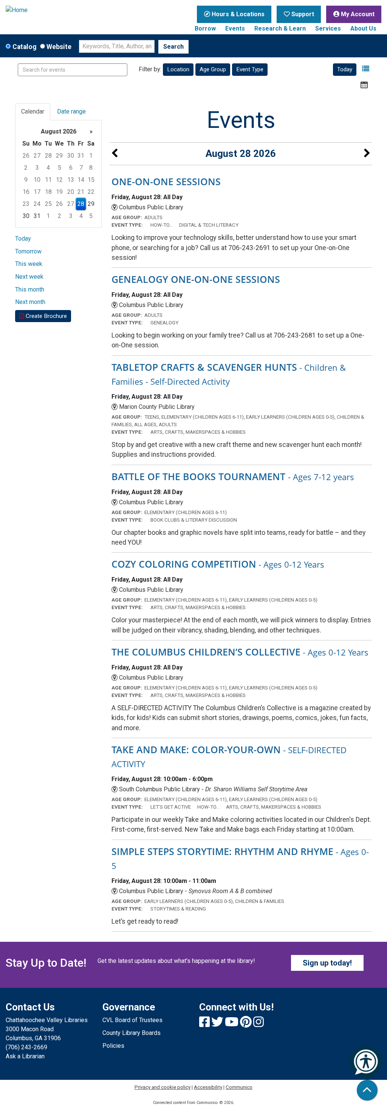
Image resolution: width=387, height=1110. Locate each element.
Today (344, 69)
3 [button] (37, 167)
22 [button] (91, 191)
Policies (113, 1045)
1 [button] (91, 155)
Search (173, 46)
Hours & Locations (237, 14)
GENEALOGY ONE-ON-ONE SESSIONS (195, 279)
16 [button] (26, 191)
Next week (29, 276)
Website (58, 47)
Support (302, 14)
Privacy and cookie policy (162, 1087)
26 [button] (26, 155)
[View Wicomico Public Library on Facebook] (205, 1024)
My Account (357, 14)
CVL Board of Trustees (132, 1020)
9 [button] (26, 179)
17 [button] (37, 191)
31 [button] (80, 155)
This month (29, 289)
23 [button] (26, 203)
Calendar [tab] (32, 111)
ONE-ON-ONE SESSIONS (166, 181)
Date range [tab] (71, 111)
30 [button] (70, 155)
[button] (365, 68)
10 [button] (37, 179)
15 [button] (91, 179)
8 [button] (91, 167)
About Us (363, 28)
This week (28, 263)
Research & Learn (280, 28)
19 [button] (59, 191)
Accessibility (208, 1087)
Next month (30, 302)
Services (328, 28)
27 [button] (37, 155)
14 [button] (80, 179)
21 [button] (80, 191)
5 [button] (59, 167)
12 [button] (59, 179)
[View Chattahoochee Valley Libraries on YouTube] (232, 1024)
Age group (213, 69)
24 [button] (37, 203)
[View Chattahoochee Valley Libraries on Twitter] (218, 1024)
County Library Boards (131, 1032)
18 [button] (48, 191)
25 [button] (48, 203)
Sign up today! (327, 962)
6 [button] (71, 167)
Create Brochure (45, 316)
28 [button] (48, 155)
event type (249, 69)
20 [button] (70, 191)
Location (178, 69)
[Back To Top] (367, 1090)
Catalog (24, 47)
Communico (239, 1087)
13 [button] (70, 179)
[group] (58, 174)
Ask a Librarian (25, 1056)
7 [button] (81, 167)
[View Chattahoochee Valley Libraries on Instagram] (258, 1024)
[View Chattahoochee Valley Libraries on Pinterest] (246, 1024)
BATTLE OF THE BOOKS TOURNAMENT (232, 476)
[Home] (48, 10)
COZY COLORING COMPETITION (217, 563)
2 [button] (26, 167)
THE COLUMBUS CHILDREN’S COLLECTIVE (239, 651)
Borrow (205, 28)
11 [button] (48, 179)
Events (235, 28)
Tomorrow (28, 251)
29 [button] (59, 155)
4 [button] (48, 167)
